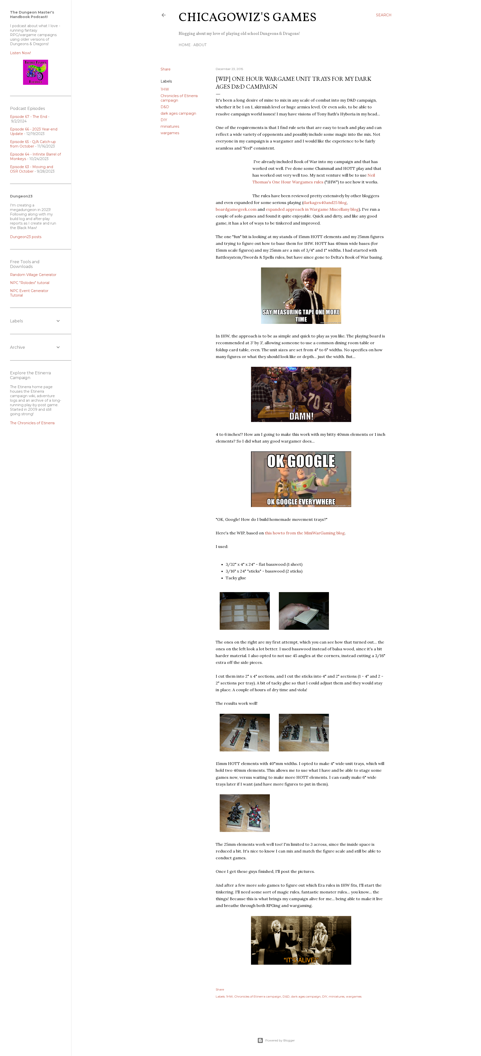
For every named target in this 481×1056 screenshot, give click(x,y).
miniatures (170, 126)
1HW (165, 89)
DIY (164, 120)
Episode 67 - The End (28, 116)
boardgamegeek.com (236, 209)
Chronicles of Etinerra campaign (257, 996)
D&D (165, 107)
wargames (170, 133)
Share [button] (166, 69)
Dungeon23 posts (25, 237)
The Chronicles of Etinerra (32, 423)
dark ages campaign (178, 113)
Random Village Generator (33, 274)
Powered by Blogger (280, 1040)
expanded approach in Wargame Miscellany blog (312, 209)
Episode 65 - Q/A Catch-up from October (33, 144)
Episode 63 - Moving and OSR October (31, 169)
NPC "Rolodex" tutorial (29, 282)
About (199, 45)
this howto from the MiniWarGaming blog (305, 532)
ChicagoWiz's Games (248, 18)
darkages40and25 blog (325, 202)
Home (185, 45)
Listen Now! (20, 53)
